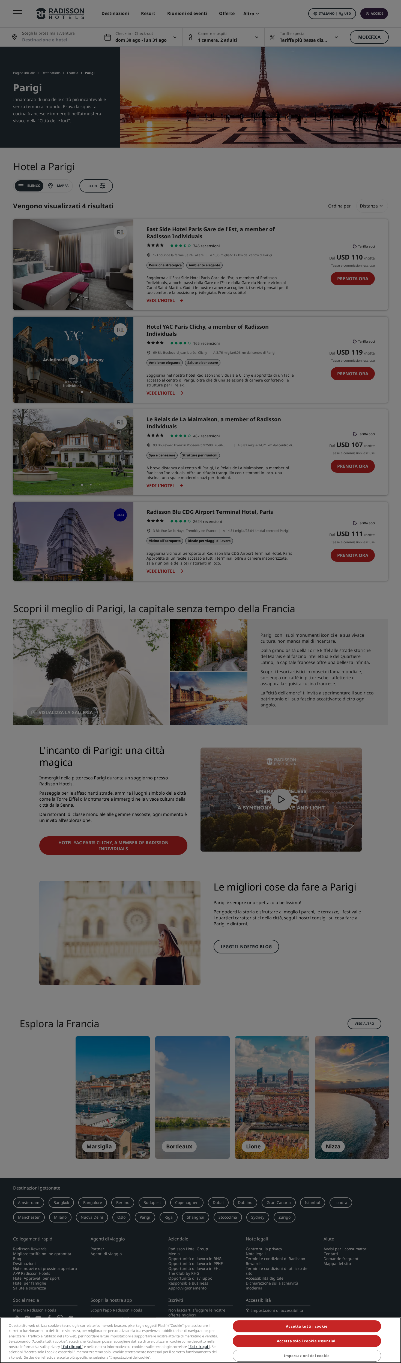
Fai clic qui (72, 1346)
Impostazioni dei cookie (307, 1355)
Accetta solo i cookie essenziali (307, 1340)
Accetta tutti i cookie (306, 1326)
